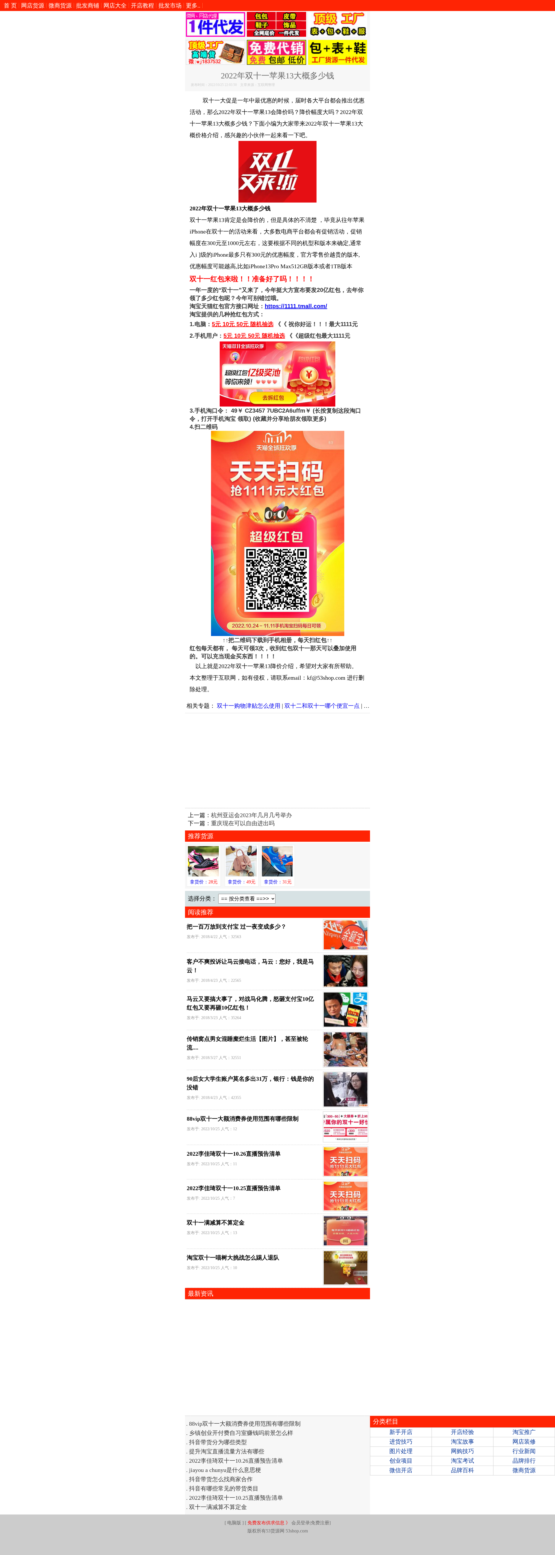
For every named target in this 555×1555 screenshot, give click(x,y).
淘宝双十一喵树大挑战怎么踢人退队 (233, 1257)
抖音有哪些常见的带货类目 (223, 1488)
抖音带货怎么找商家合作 (221, 1479)
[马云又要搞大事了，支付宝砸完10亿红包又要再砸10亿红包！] (345, 1010)
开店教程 (142, 5)
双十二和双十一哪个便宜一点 (322, 706)
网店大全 (115, 5)
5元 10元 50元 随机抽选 (242, 324)
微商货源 (60, 5)
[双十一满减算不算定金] (345, 1230)
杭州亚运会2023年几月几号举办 (251, 815)
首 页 (10, 5)
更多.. (193, 5)
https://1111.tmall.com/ (296, 306)
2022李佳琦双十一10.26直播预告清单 (234, 1153)
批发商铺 (87, 5)
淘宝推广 (524, 1432)
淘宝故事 (462, 1441)
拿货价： (204, 881)
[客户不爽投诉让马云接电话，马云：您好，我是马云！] (345, 971)
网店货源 (32, 5)
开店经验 (462, 1432)
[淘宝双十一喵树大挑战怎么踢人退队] (345, 1267)
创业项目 (400, 1460)
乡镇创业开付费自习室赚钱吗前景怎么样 (241, 1433)
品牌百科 (462, 1470)
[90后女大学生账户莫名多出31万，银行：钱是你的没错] (345, 1089)
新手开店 (400, 1432)
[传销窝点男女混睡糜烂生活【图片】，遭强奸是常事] (345, 1049)
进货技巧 (400, 1441)
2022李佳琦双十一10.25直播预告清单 (234, 1188)
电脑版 (234, 1522)
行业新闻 (524, 1451)
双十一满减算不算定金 (216, 1222)
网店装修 (524, 1441)
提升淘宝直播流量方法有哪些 (226, 1451)
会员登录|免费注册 (288, 1522)
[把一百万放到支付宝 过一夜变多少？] (345, 934)
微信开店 (400, 1470)
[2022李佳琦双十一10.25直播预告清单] (345, 1196)
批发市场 (170, 5)
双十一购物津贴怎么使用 (248, 706)
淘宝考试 (462, 1460)
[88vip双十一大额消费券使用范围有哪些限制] (345, 1126)
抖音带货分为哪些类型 (218, 1442)
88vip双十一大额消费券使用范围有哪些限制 (243, 1118)
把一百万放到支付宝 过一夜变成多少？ (236, 926)
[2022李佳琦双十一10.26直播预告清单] (345, 1161)
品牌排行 (524, 1460)
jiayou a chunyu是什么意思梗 (225, 1470)
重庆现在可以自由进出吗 (243, 823)
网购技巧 (462, 1451)
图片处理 (400, 1451)
